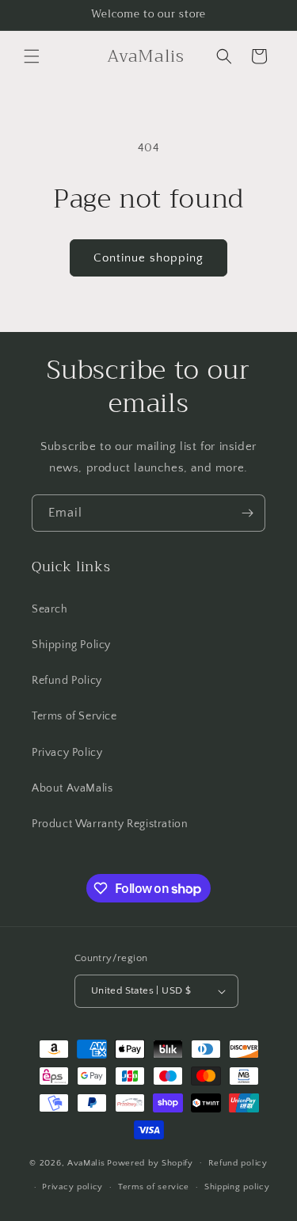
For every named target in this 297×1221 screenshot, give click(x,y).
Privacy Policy (67, 752)
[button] (31, 56)
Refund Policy (67, 680)
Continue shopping (148, 258)
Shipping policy (237, 1187)
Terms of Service (74, 716)
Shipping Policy (71, 645)
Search (50, 609)
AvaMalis (86, 1162)
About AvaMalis (72, 788)
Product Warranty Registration (110, 824)
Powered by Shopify (150, 1162)
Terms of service (153, 1187)
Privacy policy (72, 1187)
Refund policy (238, 1163)
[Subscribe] (247, 513)
